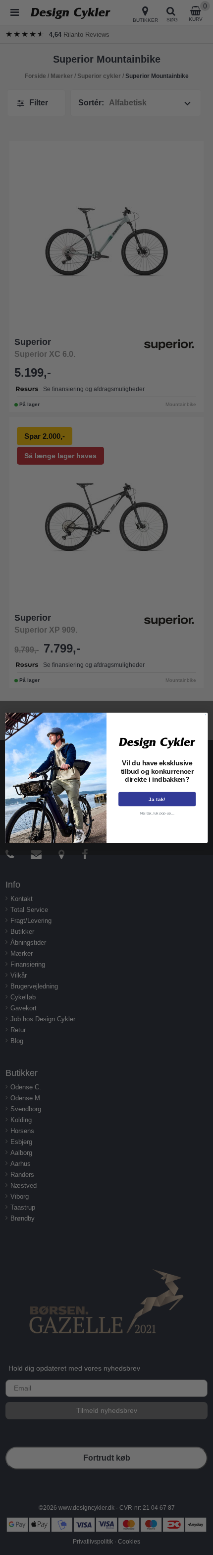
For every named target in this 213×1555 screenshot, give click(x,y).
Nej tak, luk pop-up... (157, 813)
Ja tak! (157, 799)
